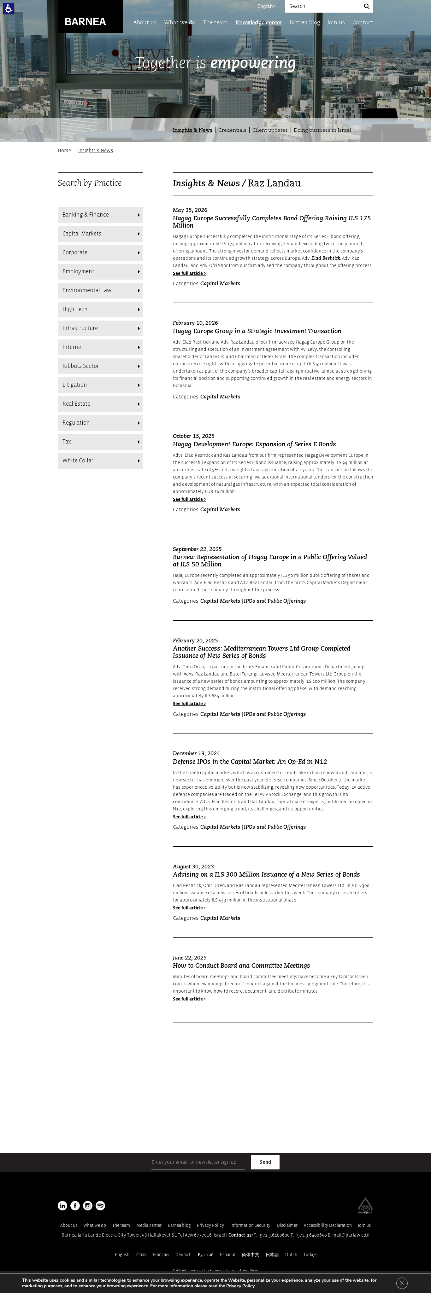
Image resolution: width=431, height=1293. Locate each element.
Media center (149, 1225)
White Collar (77, 461)
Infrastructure (80, 328)
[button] (8, 8)
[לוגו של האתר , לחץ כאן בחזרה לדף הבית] (90, 16)
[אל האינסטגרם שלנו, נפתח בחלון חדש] (87, 1205)
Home (64, 151)
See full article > (189, 273)
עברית (141, 1254)
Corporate (74, 253)
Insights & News (192, 130)
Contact (362, 23)
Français (161, 1254)
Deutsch (183, 1254)
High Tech (75, 309)
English (265, 6)
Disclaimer (287, 1225)
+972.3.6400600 (274, 1235)
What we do (179, 23)
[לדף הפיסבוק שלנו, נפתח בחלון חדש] (75, 1205)
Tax (66, 442)
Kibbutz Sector (80, 366)
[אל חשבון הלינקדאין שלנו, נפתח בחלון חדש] (62, 1205)
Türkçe (310, 1254)
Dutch (291, 1254)
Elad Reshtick (325, 258)
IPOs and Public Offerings (275, 601)
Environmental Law (86, 290)
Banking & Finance (85, 215)
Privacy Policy (210, 1225)
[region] (215, 151)
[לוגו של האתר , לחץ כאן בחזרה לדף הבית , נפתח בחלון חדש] (100, 1205)
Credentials (232, 130)
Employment (78, 272)
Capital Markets (81, 234)
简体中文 (250, 1254)
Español (227, 1254)
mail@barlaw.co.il (350, 1235)
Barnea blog (305, 23)
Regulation (76, 423)
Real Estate (76, 404)
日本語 (272, 1254)
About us (144, 23)
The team (215, 23)
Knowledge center (258, 23)
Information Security (250, 1225)
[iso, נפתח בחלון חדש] (365, 1212)
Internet (72, 347)
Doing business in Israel (322, 130)
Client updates (270, 130)
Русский (206, 1254)
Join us (336, 23)
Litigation (74, 385)
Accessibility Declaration (328, 1225)
